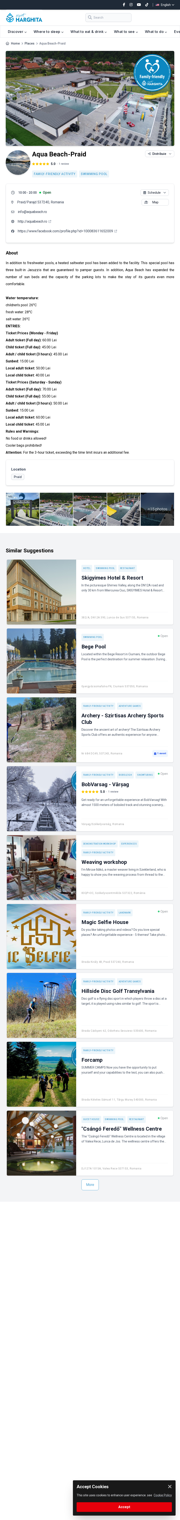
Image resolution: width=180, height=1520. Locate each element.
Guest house (91, 1119)
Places (29, 43)
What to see (125, 31)
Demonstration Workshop (99, 844)
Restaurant (127, 568)
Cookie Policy (163, 1495)
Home (15, 43)
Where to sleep (47, 31)
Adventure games (130, 706)
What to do (155, 31)
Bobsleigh (125, 775)
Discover (16, 31)
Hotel (87, 568)
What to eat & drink (87, 31)
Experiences (129, 844)
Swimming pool (94, 174)
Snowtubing (145, 775)
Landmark (125, 912)
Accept (124, 1507)
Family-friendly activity (55, 174)
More (90, 1185)
